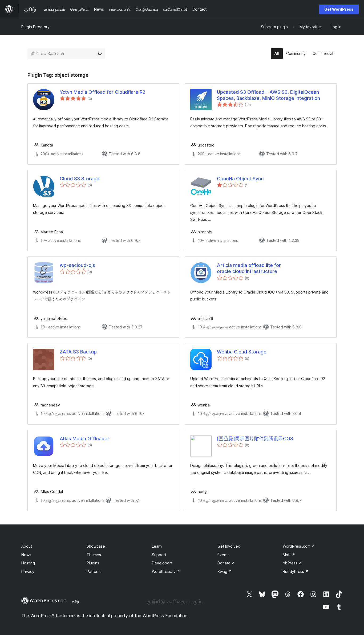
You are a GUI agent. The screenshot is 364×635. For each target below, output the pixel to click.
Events (223, 554)
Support (159, 554)
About (26, 546)
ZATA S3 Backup (78, 352)
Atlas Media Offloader (84, 438)
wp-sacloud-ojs (77, 265)
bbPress (292, 563)
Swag (224, 571)
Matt (289, 554)
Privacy (27, 571)
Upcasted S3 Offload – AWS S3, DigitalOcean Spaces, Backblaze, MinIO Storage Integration (268, 95)
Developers (162, 563)
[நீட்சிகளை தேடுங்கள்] (99, 53)
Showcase (96, 546)
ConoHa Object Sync (240, 178)
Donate (226, 563)
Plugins (93, 563)
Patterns (94, 571)
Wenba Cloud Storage (241, 352)
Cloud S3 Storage (79, 178)
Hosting (28, 563)
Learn (157, 546)
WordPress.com (299, 546)
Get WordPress (339, 9)
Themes (94, 554)
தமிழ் (76, 601)
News (26, 554)
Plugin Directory (35, 27)
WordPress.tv (166, 571)
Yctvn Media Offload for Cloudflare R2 (102, 92)
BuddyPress (296, 571)
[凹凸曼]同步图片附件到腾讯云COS (255, 438)
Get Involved (228, 546)
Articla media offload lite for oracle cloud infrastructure (249, 268)
